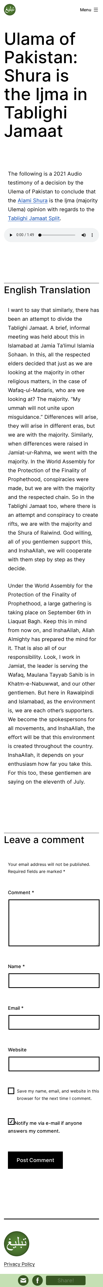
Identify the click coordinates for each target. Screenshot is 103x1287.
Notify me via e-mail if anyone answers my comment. (45, 1127)
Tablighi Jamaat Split (34, 218)
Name (16, 966)
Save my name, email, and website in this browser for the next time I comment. (58, 1094)
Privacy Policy (19, 1264)
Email (16, 1008)
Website (17, 1049)
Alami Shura (33, 200)
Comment (21, 892)
